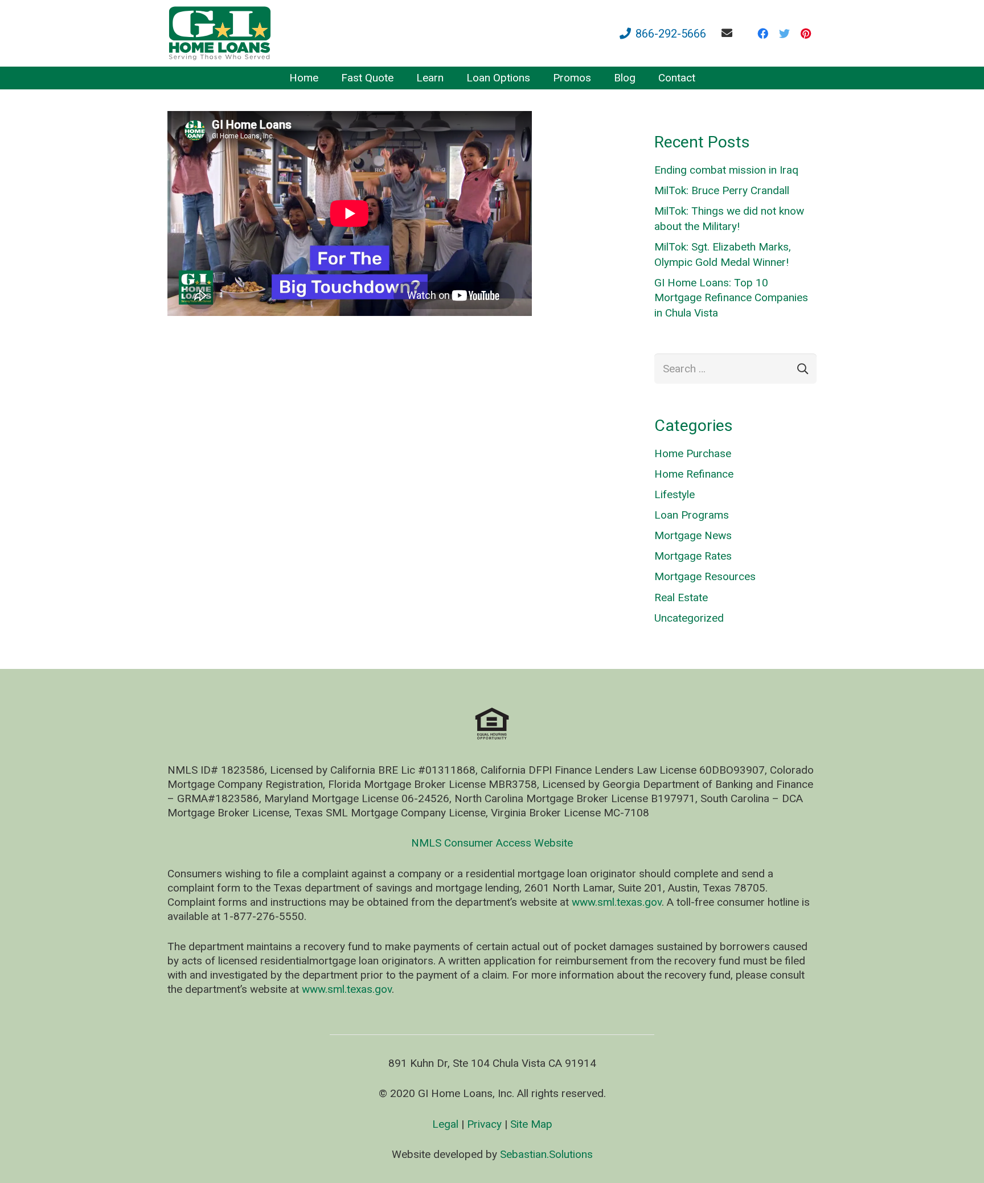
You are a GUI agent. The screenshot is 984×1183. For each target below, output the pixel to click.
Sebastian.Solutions (546, 1154)
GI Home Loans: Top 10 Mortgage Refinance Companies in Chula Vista (731, 297)
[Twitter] (784, 33)
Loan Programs (691, 514)
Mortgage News (693, 535)
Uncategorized (689, 618)
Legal (445, 1124)
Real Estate (681, 597)
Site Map (531, 1124)
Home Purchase (692, 453)
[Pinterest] (806, 33)
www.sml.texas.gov (617, 902)
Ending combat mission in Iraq (726, 169)
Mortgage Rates (693, 555)
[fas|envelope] (729, 32)
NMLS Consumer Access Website (492, 842)
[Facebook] (762, 33)
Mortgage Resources (705, 576)
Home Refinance (693, 473)
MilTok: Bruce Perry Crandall (721, 190)
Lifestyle (674, 494)
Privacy (484, 1124)
